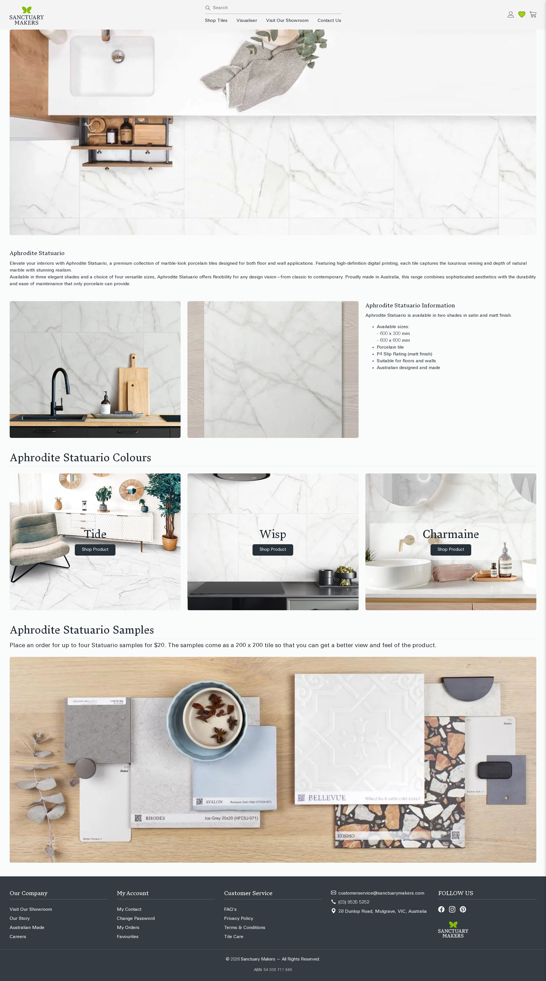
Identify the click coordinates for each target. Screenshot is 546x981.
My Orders (128, 928)
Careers (18, 937)
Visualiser (247, 20)
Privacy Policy (238, 918)
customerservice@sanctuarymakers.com (381, 893)
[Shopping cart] (533, 14)
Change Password (136, 918)
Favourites (127, 937)
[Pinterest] (463, 909)
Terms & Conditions (244, 928)
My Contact (129, 909)
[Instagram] (452, 909)
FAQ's (230, 909)
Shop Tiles (216, 20)
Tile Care (233, 937)
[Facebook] (441, 909)
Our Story (20, 918)
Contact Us (329, 20)
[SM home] (104, 16)
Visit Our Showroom (287, 20)
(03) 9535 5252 (353, 902)
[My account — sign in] (511, 14)
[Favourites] (521, 14)
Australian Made (27, 928)
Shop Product (95, 550)
